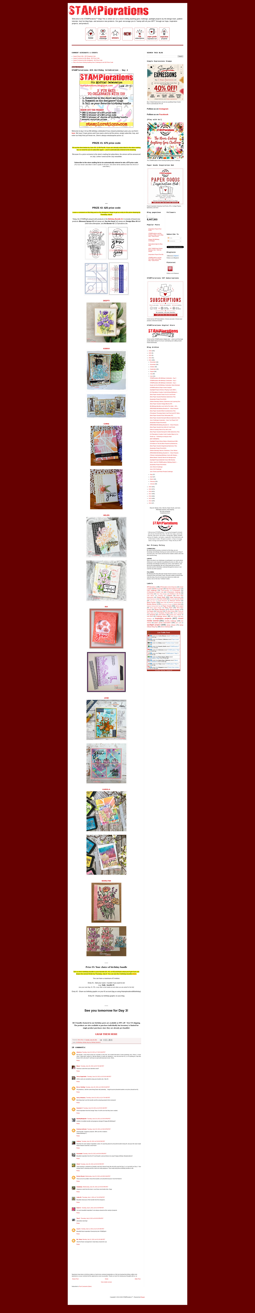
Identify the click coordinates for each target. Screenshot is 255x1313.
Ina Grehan (172, 599)
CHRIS (106, 424)
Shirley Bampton (160, 609)
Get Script (157, 670)
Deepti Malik (161, 597)
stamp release (171, 625)
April (151, 477)
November (153, 364)
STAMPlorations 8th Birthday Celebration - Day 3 (163, 378)
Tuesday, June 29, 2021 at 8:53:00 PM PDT (94, 1153)
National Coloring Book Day (153, 606)
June (151, 376)
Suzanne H (79, 1108)
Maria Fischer (151, 602)
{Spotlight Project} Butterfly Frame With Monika (162, 460)
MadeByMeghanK (81, 1118)
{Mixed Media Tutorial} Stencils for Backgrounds (163, 457)
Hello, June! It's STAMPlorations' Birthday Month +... (164, 462)
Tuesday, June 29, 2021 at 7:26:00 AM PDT (93, 1052)
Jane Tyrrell (180, 599)
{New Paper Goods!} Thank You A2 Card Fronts (162, 394)
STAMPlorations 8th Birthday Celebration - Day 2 (163, 380)
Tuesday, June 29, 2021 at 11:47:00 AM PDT (98, 1097)
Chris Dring (150, 594)
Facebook (163, 114)
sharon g (78, 1052)
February (152, 481)
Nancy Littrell (177, 604)
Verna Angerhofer (81, 1076)
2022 (150, 358)
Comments (172, 241)
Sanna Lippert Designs (156, 607)
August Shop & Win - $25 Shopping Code (84, 56)
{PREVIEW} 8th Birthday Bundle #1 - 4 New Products (164, 453)
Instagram (163, 109)
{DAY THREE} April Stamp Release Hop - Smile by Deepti (155, 250)
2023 (150, 355)
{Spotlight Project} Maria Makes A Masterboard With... (164, 441)
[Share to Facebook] (110, 1040)
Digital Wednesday (175, 597)
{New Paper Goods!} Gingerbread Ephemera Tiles (163, 446)
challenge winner (161, 616)
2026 (150, 351)
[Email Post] (100, 1039)
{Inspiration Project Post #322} (158, 422)
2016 (150, 496)
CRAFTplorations (165, 590)
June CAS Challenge (155, 469)
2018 (150, 491)
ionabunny (79, 1187)
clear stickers (174, 616)
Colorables (160, 595)
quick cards (178, 622)
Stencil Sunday (174, 609)
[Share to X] (108, 1040)
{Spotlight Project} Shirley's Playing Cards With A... (163, 390)
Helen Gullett (162, 599)
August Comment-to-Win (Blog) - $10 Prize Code (86, 58)
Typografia (152, 614)
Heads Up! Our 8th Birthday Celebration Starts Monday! (165, 385)
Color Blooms (150, 595)
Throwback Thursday (164, 613)
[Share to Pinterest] (112, 1040)
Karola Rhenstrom (162, 600)
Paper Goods (167, 606)
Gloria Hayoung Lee (152, 599)
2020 (150, 486)
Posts (170, 238)
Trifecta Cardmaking (178, 613)
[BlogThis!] (106, 1040)
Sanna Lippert (179, 606)
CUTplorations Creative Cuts (155, 592)
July (151, 373)
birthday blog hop (87, 1042)
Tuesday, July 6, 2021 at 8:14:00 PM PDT (93, 1207)
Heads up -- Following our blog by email (161, 436)
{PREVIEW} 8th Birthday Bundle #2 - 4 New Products (164, 425)
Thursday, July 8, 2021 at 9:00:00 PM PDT (92, 1218)
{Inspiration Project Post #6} (155, 254)
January (152, 484)
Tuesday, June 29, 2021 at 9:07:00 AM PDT (92, 1066)
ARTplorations (151, 587)
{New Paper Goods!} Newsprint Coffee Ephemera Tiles (164, 432)
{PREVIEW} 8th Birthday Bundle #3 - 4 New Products (164, 408)
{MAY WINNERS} (154, 439)
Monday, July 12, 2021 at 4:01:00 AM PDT (93, 1239)
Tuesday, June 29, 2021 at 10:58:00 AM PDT (98, 1087)
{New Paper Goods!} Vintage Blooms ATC (161, 404)
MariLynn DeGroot (175, 600)
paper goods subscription (162, 622)
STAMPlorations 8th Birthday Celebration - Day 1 (163, 383)
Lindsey (78, 1141)
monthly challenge (170, 621)
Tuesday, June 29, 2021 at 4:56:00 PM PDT (99, 1129)
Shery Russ (168, 607)
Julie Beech (153, 600)
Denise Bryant (80, 1176)
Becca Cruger (158, 588)
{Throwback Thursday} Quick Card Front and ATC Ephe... (165, 413)
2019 (150, 489)
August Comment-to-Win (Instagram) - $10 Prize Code (87, 60)
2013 (150, 503)
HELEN (106, 515)
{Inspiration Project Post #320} (158, 464)
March (152, 479)
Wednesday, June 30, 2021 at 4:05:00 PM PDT (95, 1187)
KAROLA (106, 789)
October (152, 367)
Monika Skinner (152, 604)
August (152, 371)
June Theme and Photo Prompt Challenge (161, 471)
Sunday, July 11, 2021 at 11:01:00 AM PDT (92, 1229)
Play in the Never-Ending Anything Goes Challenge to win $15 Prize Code (93, 62)
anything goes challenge (175, 614)
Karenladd (79, 1153)
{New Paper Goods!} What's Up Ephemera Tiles (163, 411)
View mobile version (106, 1282)
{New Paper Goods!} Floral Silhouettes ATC (161, 415)
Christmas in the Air (174, 594)
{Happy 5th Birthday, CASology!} (153, 240)
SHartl (78, 1164)
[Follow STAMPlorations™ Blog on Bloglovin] (173, 256)
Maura (78, 1066)
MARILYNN (106, 881)
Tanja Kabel (159, 611)
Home (106, 1279)
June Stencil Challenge (156, 467)
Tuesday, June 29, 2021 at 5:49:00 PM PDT (93, 1141)
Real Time (163, 670)
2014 (150, 501)
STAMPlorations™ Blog (173, 649)
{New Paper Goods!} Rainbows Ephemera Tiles (163, 397)
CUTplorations (176, 590)
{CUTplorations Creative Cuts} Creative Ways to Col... (164, 434)
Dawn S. (78, 1207)
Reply (78, 1060)
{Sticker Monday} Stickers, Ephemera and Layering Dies (165, 401)
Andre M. (79, 1197)
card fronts (150, 616)
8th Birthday (79, 1042)
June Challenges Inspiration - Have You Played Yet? (164, 420)
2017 (150, 493)
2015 (150, 498)
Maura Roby (163, 602)
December (153, 362)
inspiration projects (163, 618)
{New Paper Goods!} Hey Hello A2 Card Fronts (162, 427)
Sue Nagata (150, 611)
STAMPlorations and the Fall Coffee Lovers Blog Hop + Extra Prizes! (154, 259)
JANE (106, 698)
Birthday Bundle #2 (115, 219)
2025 (150, 353)
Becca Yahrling (80, 1087)
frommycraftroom (81, 1129)
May (151, 474)
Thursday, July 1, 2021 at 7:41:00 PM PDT (93, 1197)
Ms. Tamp (79, 1239)
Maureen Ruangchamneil (175, 602)
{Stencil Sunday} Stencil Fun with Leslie (160, 429)
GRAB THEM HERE (106, 1034)
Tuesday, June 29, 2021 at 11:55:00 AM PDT (95, 1108)
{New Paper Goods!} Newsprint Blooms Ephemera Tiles (165, 418)
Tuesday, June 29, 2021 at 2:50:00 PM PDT (98, 1118)
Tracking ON (169, 670)
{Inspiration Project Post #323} (158, 399)
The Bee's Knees (170, 611)
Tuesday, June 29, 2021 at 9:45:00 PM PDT (92, 1164)
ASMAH (106, 349)
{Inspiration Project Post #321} (158, 448)
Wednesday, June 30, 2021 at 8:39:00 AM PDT (97, 1176)
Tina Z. (78, 1218)
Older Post (137, 1279)
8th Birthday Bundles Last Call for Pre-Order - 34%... (164, 406)
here (73, 133)
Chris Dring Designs (162, 593)
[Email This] (104, 1040)
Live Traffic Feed (163, 632)
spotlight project (154, 625)
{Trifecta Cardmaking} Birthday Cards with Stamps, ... (164, 455)
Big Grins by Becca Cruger (173, 588)
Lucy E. (78, 1229)
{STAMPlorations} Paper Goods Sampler (161, 387)
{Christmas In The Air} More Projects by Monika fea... (164, 443)
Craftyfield (169, 595)
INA (106, 607)
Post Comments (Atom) (85, 1286)
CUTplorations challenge (173, 592)
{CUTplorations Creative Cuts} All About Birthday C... (164, 392)
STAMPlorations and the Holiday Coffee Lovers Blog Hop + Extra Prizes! (155, 235)
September (153, 369)
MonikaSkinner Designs (166, 604)
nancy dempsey (81, 1097)
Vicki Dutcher (162, 614)
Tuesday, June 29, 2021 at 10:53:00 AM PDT (99, 1076)
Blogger (143, 1297)
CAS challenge (152, 590)
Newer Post (75, 1279)
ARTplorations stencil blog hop (168, 587)
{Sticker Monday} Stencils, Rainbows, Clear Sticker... (164, 450)
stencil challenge (165, 627)
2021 (150, 360)
